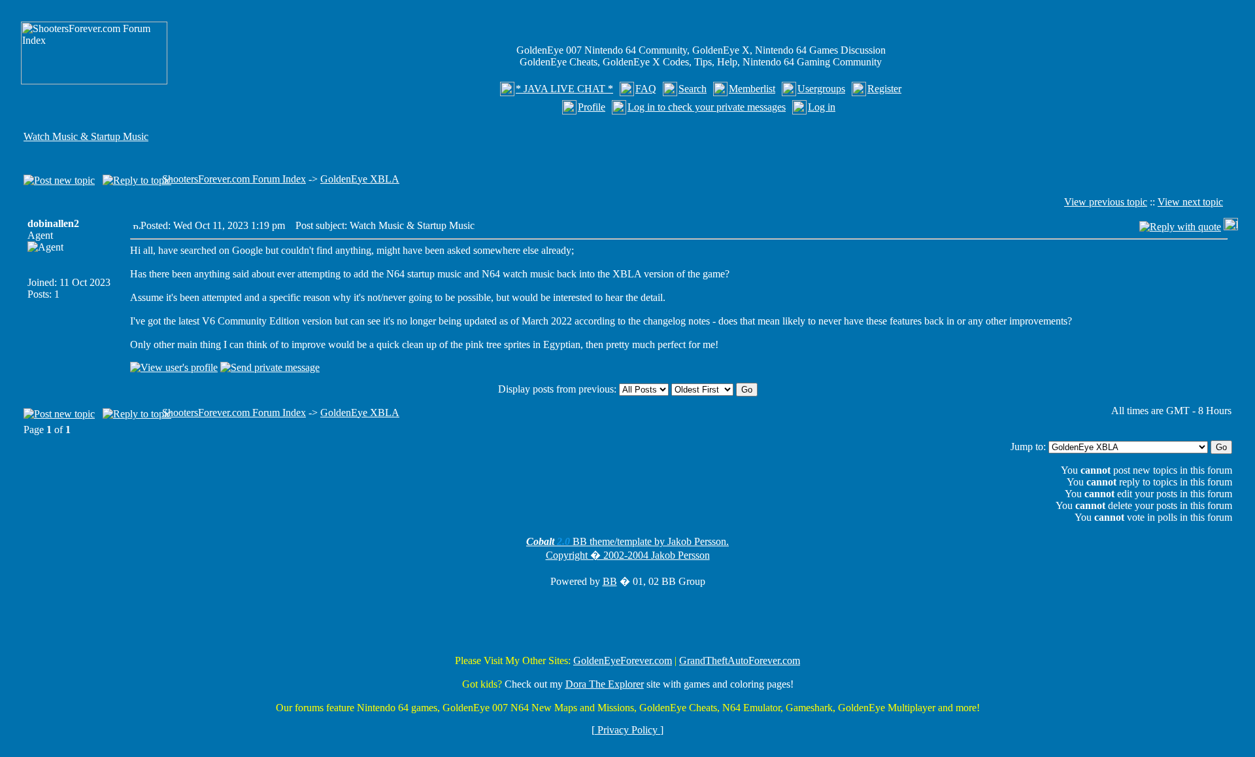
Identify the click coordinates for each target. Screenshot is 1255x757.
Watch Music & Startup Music (86, 136)
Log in (821, 107)
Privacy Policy (627, 729)
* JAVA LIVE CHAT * (564, 88)
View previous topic (1105, 201)
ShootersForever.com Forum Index (234, 179)
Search (692, 88)
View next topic (1190, 201)
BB (610, 581)
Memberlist (752, 88)
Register (884, 88)
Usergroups (821, 88)
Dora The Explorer (604, 684)
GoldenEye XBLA (359, 179)
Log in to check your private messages (707, 107)
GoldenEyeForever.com (622, 660)
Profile (591, 107)
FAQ (645, 88)
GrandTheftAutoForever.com (739, 660)
